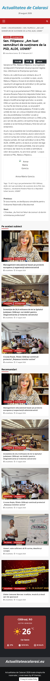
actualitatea (9, 270)
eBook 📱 (41, 61)
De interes (7, 542)
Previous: (24, 201)
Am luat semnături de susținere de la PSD (24, 186)
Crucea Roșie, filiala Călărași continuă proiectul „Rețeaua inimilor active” (20, 358)
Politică (7, 37)
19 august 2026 (21, 554)
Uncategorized (17, 37)
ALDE (6, 186)
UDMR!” (18, 191)
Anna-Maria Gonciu (11, 53)
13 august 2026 (21, 600)
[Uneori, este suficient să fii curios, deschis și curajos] (25, 529)
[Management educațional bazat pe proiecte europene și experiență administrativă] (25, 246)
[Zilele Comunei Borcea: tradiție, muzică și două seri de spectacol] (25, 575)
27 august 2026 (21, 318)
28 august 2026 (21, 270)
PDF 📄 (29, 61)
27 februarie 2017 (27, 53)
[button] (3, 21)
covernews (24, 675)
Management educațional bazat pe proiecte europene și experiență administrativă (23, 266)
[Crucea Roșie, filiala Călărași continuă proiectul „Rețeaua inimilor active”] (25, 338)
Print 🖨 (18, 61)
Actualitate (8, 259)
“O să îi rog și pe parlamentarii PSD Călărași (25, 183)
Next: (25, 212)
